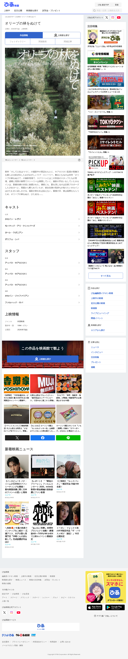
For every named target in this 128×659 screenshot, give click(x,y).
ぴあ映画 (18, 17)
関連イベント (97, 318)
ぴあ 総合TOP (103, 5)
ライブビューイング (100, 313)
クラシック (24, 597)
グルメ (55, 597)
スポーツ (35, 597)
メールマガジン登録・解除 (12, 645)
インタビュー (97, 352)
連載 (93, 367)
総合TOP (5, 594)
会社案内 (5, 642)
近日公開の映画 (98, 303)
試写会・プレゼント (51, 10)
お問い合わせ (65, 642)
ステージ (13, 597)
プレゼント (96, 362)
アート (4, 597)
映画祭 (94, 308)
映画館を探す (32, 10)
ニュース (95, 347)
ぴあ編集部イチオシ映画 (102, 293)
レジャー (46, 597)
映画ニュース (21, 580)
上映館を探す (64, 35)
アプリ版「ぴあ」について (107, 616)
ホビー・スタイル (68, 597)
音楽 (116, 5)
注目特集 (95, 357)
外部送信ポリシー (40, 642)
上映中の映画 (97, 298)
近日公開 (18, 10)
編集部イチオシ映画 (10, 576)
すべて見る (106, 275)
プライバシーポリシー (21, 642)
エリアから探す (98, 330)
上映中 (7, 10)
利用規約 (53, 642)
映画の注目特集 (35, 580)
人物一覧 (5, 601)
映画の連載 (6, 583)
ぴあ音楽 (25, 594)
